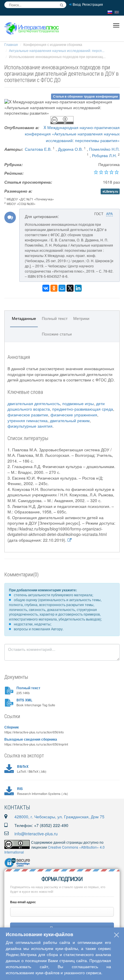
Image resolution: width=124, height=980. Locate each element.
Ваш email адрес (23, 902)
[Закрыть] (116, 935)
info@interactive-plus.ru (36, 833)
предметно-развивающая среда (82, 409)
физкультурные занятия (29, 426)
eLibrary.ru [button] (110, 191)
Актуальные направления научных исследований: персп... (56, 50)
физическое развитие (27, 415)
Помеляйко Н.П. (104, 149)
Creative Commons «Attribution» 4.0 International (54, 849)
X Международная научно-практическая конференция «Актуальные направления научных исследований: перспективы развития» (72, 133)
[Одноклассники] (53, 288)
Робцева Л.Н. (104, 155)
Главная (11, 44)
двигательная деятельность (33, 403)
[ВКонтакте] (45, 288)
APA (109, 213)
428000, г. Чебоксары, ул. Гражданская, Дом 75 (59, 816)
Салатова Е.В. (38, 149)
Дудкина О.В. (70, 149)
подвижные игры (78, 403)
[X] (70, 288)
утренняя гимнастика (27, 420)
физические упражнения (73, 415)
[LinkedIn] (78, 288)
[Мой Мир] (62, 288)
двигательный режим (70, 420)
